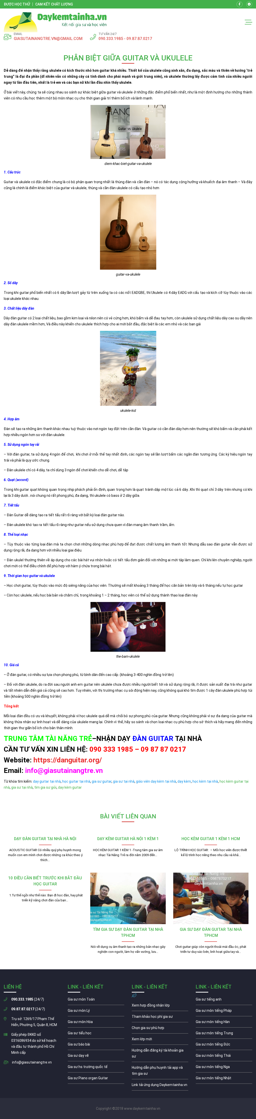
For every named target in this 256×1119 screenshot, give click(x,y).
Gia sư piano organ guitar (96, 1079)
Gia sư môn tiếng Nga (160, 1086)
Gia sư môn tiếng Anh (224, 1000)
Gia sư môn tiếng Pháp (224, 1012)
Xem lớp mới (160, 1040)
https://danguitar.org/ (68, 760)
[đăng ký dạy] (55, 22)
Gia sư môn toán (96, 1000)
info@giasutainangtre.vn (32, 1062)
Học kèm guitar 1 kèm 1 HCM (211, 838)
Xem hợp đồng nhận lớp (160, 1006)
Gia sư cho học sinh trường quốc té (96, 1068)
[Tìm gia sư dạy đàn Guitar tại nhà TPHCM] (128, 898)
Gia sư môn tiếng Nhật (224, 1079)
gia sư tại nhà (123, 781)
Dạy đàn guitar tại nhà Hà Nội (45, 838)
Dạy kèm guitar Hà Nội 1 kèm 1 (128, 838)
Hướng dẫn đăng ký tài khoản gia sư (160, 1054)
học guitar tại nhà (76, 781)
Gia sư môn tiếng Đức (224, 1045)
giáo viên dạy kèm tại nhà (156, 781)
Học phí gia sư (160, 1018)
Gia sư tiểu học (96, 1034)
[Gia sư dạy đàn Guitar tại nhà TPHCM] (210, 898)
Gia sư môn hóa (96, 1023)
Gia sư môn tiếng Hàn (224, 1023)
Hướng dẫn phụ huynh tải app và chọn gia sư (160, 1072)
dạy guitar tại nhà (47, 781)
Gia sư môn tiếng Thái (224, 1057)
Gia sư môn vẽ (96, 1057)
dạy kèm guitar (69, 787)
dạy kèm (184, 781)
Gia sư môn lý (96, 1012)
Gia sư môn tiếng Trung (224, 1034)
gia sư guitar (102, 781)
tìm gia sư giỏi (45, 787)
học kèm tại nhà (205, 781)
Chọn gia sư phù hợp (160, 1029)
